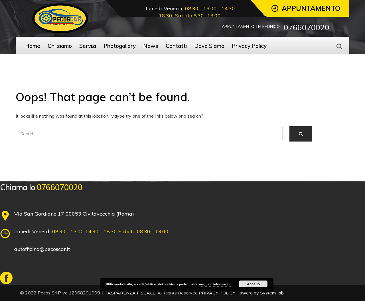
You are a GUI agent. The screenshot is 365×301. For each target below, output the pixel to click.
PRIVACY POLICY (217, 293)
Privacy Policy (249, 45)
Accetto (253, 283)
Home (32, 45)
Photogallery (120, 45)
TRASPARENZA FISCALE (128, 293)
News (150, 45)
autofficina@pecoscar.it (42, 249)
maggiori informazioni (215, 284)
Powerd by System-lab (260, 293)
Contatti (176, 45)
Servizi (87, 45)
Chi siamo (60, 45)
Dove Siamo (209, 45)
